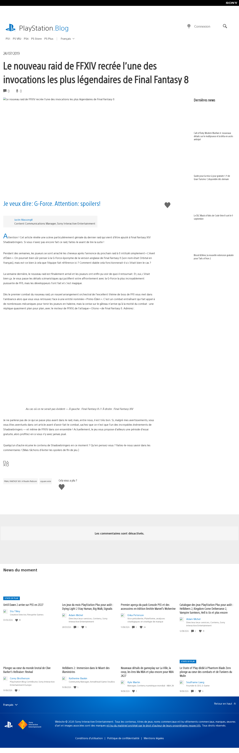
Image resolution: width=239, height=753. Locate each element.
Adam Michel (76, 615)
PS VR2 (17, 38)
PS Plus (48, 38)
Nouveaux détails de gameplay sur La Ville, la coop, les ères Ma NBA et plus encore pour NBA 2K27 (147, 671)
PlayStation (44, 27)
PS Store (36, 38)
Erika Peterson (135, 615)
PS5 (8, 38)
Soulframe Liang (195, 682)
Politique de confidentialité (123, 738)
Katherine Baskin (78, 678)
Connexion (202, 26)
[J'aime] (17, 620)
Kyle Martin (133, 682)
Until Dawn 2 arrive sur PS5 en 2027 (23, 604)
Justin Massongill (23, 219)
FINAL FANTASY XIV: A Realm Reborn (20, 481)
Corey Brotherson (20, 678)
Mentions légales (154, 738)
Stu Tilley (15, 611)
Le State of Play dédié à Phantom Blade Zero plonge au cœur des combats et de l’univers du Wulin (206, 671)
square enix (45, 481)
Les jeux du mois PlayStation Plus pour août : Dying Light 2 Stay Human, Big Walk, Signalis (87, 606)
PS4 (26, 38)
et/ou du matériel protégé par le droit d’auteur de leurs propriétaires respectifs (153, 725)
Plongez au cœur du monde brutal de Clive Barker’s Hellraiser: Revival (27, 670)
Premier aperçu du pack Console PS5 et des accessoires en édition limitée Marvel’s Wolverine (148, 606)
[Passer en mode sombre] (189, 26)
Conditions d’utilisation (89, 738)
